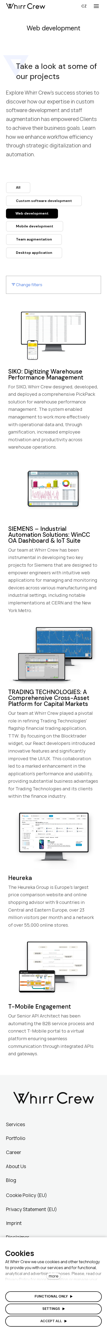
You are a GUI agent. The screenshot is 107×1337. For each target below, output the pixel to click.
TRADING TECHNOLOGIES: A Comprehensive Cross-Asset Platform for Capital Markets (48, 698)
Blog (11, 1180)
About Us (16, 1166)
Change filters (28, 284)
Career (13, 1152)
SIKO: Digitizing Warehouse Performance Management (45, 374)
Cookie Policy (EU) (26, 1195)
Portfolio (15, 1138)
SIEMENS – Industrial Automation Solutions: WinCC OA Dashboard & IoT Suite (49, 534)
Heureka (20, 878)
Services (15, 1124)
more (53, 1276)
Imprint (14, 1223)
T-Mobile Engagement (39, 1006)
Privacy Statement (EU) (31, 1209)
